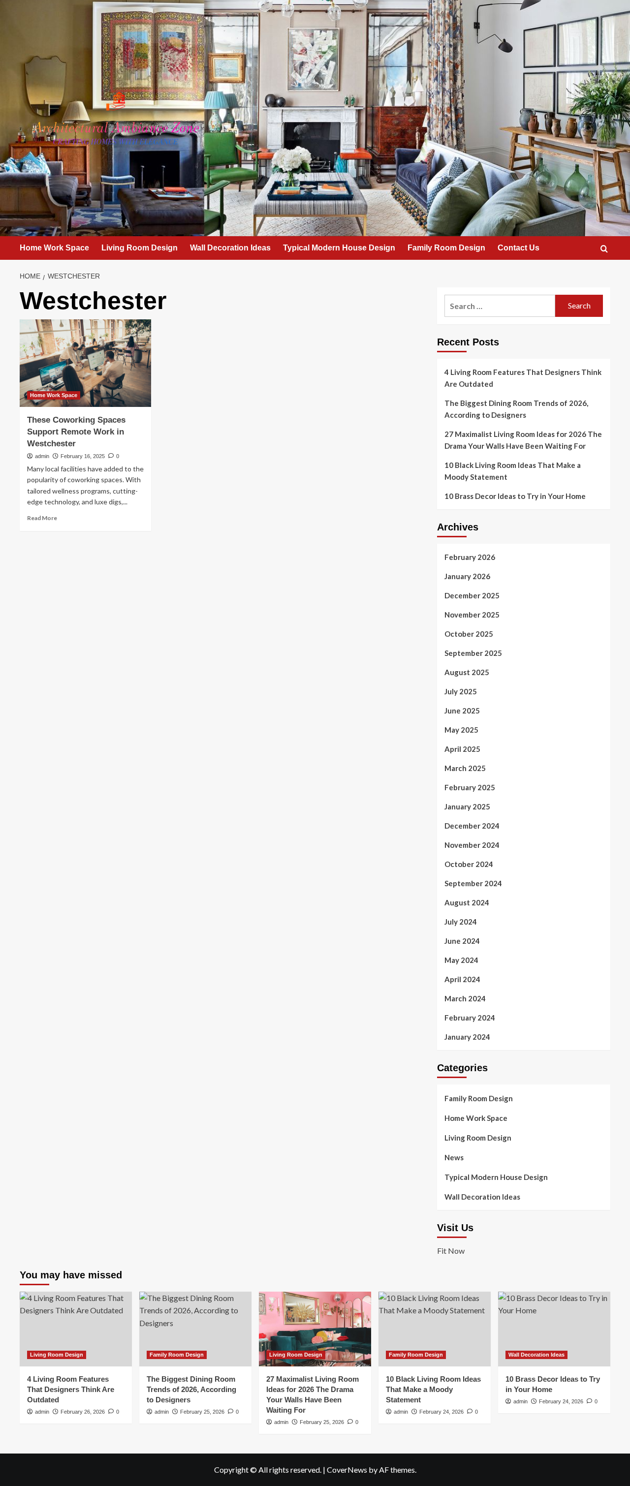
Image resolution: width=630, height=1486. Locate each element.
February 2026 (469, 557)
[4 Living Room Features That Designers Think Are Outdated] (76, 1329)
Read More (42, 518)
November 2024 (472, 844)
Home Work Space (54, 248)
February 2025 (469, 787)
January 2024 (467, 1036)
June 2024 (462, 940)
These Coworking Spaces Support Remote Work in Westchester (76, 431)
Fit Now (451, 1250)
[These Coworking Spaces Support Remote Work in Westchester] (85, 363)
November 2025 (472, 614)
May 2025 (461, 729)
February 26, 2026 (83, 1412)
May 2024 (461, 960)
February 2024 (469, 1017)
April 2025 (462, 748)
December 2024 (472, 825)
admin (42, 456)
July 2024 (460, 921)
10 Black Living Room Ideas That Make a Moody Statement (512, 471)
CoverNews (347, 1469)
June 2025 (462, 710)
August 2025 (466, 672)
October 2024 (468, 864)
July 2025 (460, 691)
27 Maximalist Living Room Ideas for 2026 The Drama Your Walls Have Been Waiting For (523, 440)
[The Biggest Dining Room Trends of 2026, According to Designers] (195, 1329)
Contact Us (518, 248)
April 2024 (462, 979)
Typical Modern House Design (339, 248)
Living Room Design (139, 248)
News (454, 1157)
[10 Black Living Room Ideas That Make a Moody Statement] (434, 1329)
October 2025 (468, 633)
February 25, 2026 (202, 1412)
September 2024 (473, 883)
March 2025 (465, 768)
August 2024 (466, 902)
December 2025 (472, 595)
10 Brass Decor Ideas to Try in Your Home (515, 496)
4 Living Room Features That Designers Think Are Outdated (522, 378)
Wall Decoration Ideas (230, 248)
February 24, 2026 (441, 1412)
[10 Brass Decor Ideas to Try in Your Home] (554, 1329)
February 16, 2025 (83, 456)
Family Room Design (446, 248)
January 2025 (467, 806)
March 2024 (465, 998)
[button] (604, 248)
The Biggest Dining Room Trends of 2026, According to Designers (516, 409)
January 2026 (467, 576)
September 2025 (473, 653)
